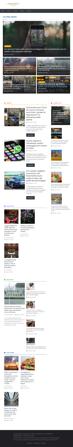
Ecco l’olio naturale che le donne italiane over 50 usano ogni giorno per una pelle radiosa (35, 293)
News (2, 11)
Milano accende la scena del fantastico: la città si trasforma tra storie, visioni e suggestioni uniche (18, 68)
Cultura (22, 11)
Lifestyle (29, 11)
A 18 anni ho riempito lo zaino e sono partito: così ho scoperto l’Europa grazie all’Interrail (52, 86)
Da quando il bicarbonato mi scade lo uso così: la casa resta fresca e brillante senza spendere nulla (60, 208)
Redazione (43, 443)
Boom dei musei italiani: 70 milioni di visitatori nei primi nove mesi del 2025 (10, 412)
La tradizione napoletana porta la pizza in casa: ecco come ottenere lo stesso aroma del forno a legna (27, 377)
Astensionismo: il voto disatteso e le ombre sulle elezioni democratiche (36, 347)
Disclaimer (29, 443)
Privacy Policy (36, 443)
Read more (30, 135)
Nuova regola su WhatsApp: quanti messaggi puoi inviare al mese (36, 144)
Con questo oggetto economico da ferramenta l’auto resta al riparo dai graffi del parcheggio (36, 176)
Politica (9, 11)
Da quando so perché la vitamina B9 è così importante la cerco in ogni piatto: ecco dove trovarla (60, 186)
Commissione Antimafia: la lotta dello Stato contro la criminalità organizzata (35, 330)
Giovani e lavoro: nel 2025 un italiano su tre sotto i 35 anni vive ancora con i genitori (35, 311)
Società (15, 11)
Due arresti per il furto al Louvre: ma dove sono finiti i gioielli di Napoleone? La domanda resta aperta (19, 86)
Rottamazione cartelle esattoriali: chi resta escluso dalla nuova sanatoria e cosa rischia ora (51, 68)
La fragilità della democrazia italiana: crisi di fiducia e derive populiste (10, 263)
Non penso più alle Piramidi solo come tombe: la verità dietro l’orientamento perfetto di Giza (60, 164)
